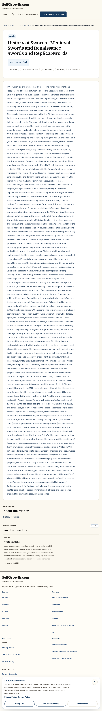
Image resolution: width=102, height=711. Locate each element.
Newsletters (57, 611)
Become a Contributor (61, 658)
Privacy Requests (9, 674)
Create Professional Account (64, 651)
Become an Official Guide (63, 625)
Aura (26, 25)
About (5, 14)
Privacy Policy (8, 647)
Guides (5, 611)
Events (55, 618)
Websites (56, 604)
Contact (55, 632)
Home (6, 25)
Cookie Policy (8, 661)
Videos (5, 625)
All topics (6, 597)
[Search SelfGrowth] (13, 14)
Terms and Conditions (11, 654)
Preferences (82, 703)
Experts (5, 604)
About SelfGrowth (60, 597)
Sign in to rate (73, 69)
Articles (16, 25)
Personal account (59, 644)
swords (43, 106)
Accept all (19, 703)
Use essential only (51, 703)
